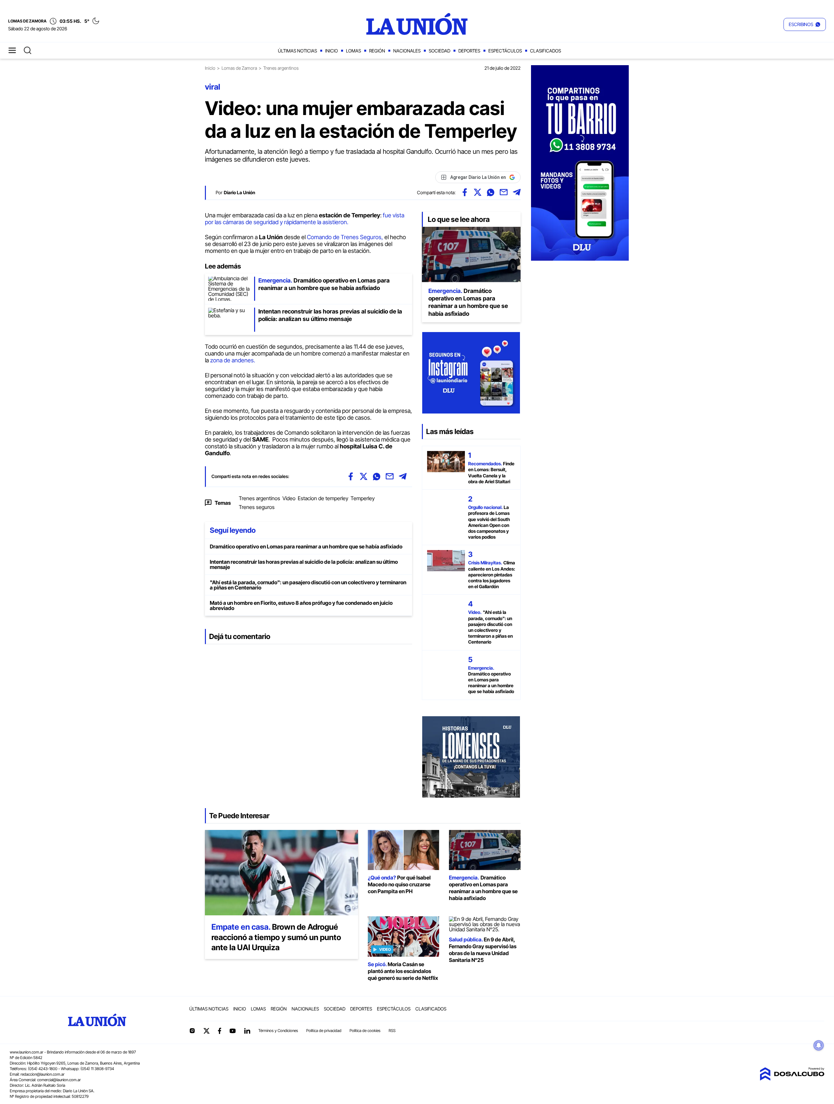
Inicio (331, 50)
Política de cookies (365, 1030)
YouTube (232, 1030)
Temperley (363, 498)
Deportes (469, 50)
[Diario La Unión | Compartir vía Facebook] (464, 192)
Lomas (353, 50)
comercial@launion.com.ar (59, 1079)
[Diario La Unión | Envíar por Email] (504, 192)
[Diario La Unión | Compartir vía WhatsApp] (491, 192)
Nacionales (407, 50)
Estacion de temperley (323, 498)
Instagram (192, 1031)
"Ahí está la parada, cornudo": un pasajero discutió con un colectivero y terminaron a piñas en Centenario (308, 585)
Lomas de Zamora (239, 68)
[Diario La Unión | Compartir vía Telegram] (517, 192)
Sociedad (439, 50)
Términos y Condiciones (278, 1030)
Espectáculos (505, 50)
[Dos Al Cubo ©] (792, 1078)
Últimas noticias (297, 50)
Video (288, 498)
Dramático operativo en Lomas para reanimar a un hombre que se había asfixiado (306, 546)
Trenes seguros (257, 507)
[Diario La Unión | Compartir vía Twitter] (478, 192)
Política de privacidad (323, 1030)
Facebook (219, 1031)
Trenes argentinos (259, 498)
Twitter (206, 1030)
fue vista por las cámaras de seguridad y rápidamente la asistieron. (304, 218)
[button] (805, 24)
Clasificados (545, 50)
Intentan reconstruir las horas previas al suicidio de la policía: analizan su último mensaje (304, 564)
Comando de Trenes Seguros (344, 237)
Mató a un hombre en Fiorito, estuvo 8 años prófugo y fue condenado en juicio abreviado (301, 605)
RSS (392, 1030)
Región (377, 50)
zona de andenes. (232, 360)
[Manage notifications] (818, 1045)
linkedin (247, 1031)
